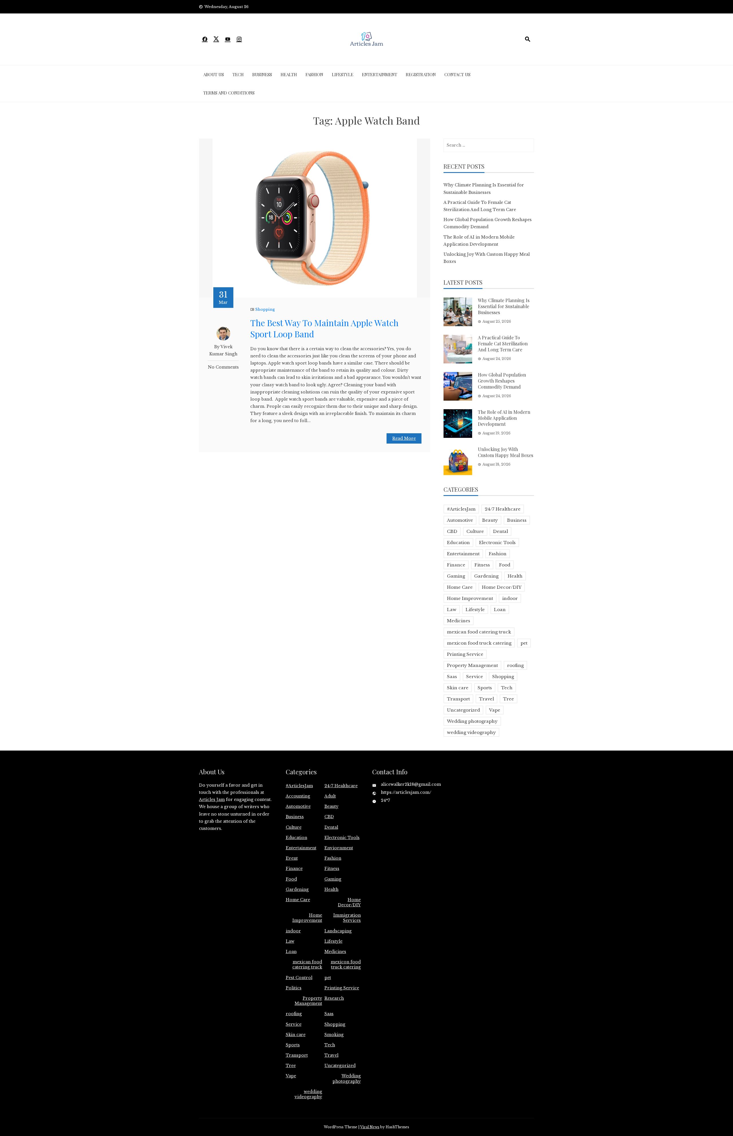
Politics (294, 988)
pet (524, 643)
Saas (452, 676)
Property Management (472, 665)
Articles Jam (212, 799)
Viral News (369, 1127)
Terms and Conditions (229, 93)
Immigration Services (347, 918)
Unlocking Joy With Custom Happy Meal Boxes (505, 452)
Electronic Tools (497, 542)
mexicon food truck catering (479, 643)
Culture (475, 531)
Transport (458, 699)
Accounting (298, 796)
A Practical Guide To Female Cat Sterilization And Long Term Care (503, 343)
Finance (456, 565)
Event (292, 858)
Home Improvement (470, 598)
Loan (500, 609)
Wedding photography (472, 721)
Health (289, 74)
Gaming (456, 576)
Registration (421, 74)
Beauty (490, 520)
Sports (485, 687)
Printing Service (465, 654)
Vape (494, 710)
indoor (510, 598)
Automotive (460, 520)
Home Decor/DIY (501, 587)
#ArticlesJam (461, 509)
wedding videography (471, 732)
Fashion (314, 74)
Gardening (486, 576)
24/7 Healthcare (503, 509)
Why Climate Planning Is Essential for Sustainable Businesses (503, 306)
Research (334, 998)
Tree (508, 699)
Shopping (265, 309)
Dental (500, 531)
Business (262, 74)
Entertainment (379, 74)
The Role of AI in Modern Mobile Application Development (504, 418)
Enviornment (338, 847)
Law (451, 609)
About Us (213, 74)
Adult (330, 796)
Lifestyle (342, 74)
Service (474, 676)
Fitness (482, 565)
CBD (452, 531)
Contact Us (457, 74)
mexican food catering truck (479, 632)
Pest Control (299, 977)
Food (504, 565)
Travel (486, 699)
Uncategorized (463, 710)
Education (458, 542)
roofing (515, 665)
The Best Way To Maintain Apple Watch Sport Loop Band (324, 328)
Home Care (460, 587)
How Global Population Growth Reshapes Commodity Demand (502, 381)
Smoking (334, 1034)
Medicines (458, 620)
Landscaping (338, 931)
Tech (238, 74)
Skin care (457, 687)
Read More (404, 438)
